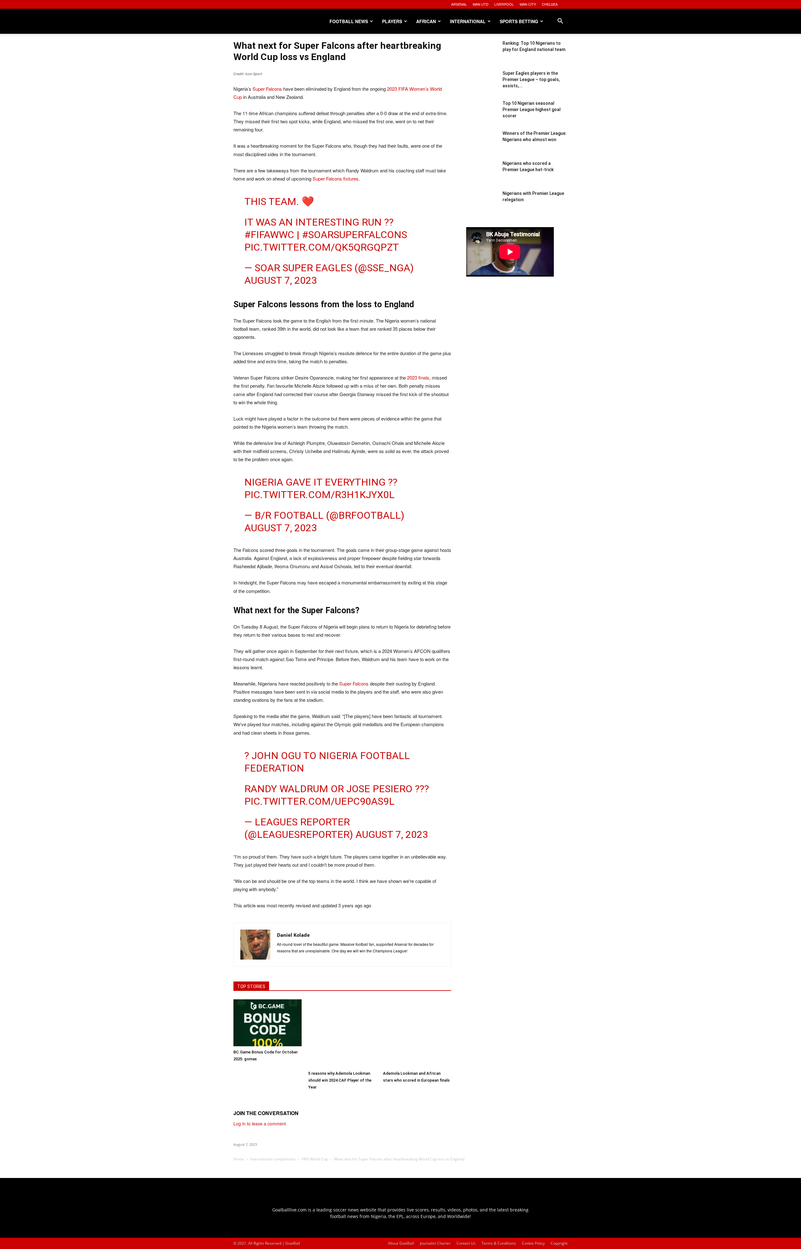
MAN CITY (528, 4)
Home (238, 1159)
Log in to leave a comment (259, 1123)
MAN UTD (480, 4)
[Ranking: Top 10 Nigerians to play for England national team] (481, 55)
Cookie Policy (533, 1243)
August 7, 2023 (280, 280)
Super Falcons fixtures (336, 178)
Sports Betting (519, 21)
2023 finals (418, 377)
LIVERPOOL (504, 4)
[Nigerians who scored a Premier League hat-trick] (481, 175)
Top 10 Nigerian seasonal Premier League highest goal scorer (532, 109)
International (468, 21)
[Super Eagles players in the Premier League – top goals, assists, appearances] (481, 85)
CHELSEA (550, 4)
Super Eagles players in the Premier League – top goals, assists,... (531, 79)
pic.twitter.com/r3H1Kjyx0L (319, 495)
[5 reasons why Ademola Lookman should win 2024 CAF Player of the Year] (342, 1033)
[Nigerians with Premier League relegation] (481, 206)
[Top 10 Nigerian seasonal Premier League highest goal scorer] (481, 115)
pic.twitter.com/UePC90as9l (319, 801)
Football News (348, 21)
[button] (560, 22)
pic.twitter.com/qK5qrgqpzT (321, 247)
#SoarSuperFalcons (354, 235)
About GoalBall (401, 1243)
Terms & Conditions (499, 1243)
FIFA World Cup (315, 1159)
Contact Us (466, 1243)
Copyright (559, 1243)
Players (392, 21)
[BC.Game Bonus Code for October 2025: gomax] (267, 1022)
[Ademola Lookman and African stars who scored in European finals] (417, 1033)
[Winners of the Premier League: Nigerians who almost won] (481, 145)
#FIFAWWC (269, 235)
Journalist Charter (435, 1243)
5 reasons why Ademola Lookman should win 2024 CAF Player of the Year (339, 1080)
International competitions (273, 1159)
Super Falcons (267, 88)
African (426, 21)
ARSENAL (459, 4)
